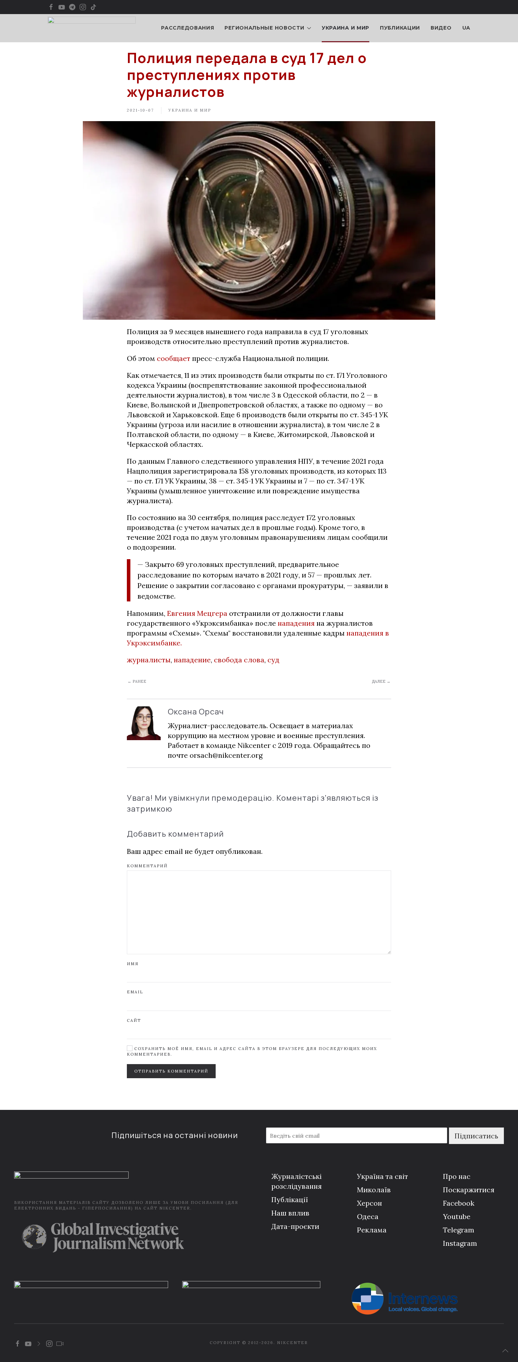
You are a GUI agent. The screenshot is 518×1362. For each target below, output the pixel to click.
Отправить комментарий (171, 1071)
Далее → (381, 681)
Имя (132, 963)
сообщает (173, 358)
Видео (441, 28)
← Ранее (137, 681)
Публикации (400, 28)
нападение (192, 659)
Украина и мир (345, 28)
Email (135, 991)
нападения (296, 623)
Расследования (187, 28)
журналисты (149, 659)
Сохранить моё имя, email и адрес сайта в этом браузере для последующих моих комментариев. (252, 1051)
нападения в (367, 633)
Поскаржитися (468, 1189)
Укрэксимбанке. (154, 642)
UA (466, 28)
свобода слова (239, 659)
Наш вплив (290, 1212)
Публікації (289, 1199)
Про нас (456, 1176)
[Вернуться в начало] (92, 28)
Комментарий (147, 865)
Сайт (134, 1020)
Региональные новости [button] (264, 28)
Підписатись (476, 1135)
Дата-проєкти (295, 1226)
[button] (505, 1351)
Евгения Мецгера (197, 613)
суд (273, 659)
